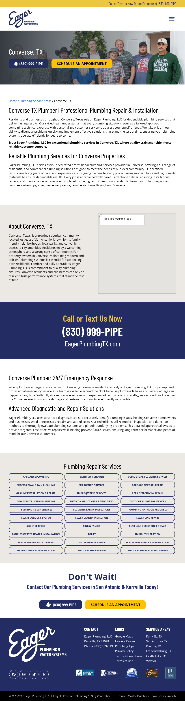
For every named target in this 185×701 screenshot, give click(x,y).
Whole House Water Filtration (148, 550)
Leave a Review (125, 641)
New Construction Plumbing (36, 501)
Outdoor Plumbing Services (148, 501)
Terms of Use (124, 661)
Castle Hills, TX (156, 656)
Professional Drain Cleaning (36, 485)
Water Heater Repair (91, 542)
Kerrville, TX (154, 636)
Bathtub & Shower (91, 476)
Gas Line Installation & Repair (35, 493)
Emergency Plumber (92, 485)
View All (151, 661)
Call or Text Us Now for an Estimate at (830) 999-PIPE (142, 3)
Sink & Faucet (91, 526)
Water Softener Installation (36, 550)
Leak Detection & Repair (147, 493)
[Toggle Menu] (172, 18)
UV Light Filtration (147, 534)
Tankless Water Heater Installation (36, 534)
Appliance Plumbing (36, 476)
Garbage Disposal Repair (148, 485)
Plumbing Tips (124, 646)
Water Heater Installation (36, 542)
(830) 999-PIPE (31, 63)
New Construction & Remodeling (91, 501)
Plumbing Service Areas (35, 101)
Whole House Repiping (92, 550)
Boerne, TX (153, 646)
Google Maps (124, 636)
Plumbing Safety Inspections (91, 509)
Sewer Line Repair (147, 517)
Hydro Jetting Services (91, 493)
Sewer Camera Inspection (91, 517)
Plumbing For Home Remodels (147, 509)
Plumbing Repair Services (36, 509)
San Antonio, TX (156, 641)
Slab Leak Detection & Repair (147, 526)
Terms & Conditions (128, 656)
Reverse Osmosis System (36, 517)
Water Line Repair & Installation (147, 542)
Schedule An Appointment (82, 63)
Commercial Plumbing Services (147, 476)
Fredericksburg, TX (158, 651)
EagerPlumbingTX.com (92, 343)
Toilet (92, 534)
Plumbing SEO (84, 696)
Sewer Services (36, 526)
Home (13, 101)
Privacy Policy (124, 651)
